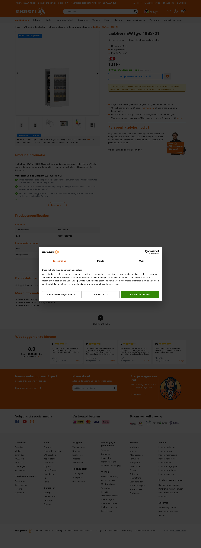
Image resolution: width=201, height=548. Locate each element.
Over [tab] (141, 261)
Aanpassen (99, 294)
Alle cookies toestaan (139, 294)
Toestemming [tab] (59, 261)
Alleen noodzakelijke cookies (61, 294)
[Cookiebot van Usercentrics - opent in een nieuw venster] (147, 252)
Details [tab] (100, 261)
